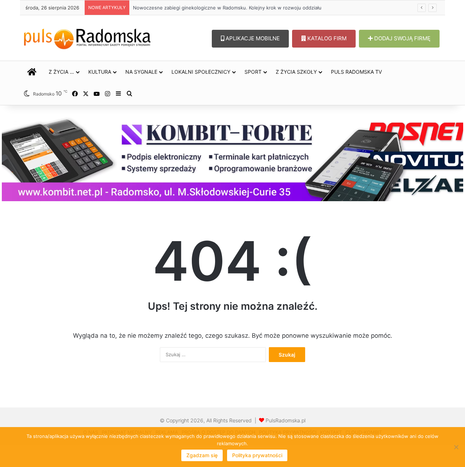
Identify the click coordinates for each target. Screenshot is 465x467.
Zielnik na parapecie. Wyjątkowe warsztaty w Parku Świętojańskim (202, 8)
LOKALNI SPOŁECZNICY (200, 72)
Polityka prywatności (257, 455)
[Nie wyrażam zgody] (456, 447)
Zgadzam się (202, 455)
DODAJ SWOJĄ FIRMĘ (401, 38)
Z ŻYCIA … (61, 72)
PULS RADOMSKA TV (356, 72)
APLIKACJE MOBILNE (252, 38)
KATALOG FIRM (326, 38)
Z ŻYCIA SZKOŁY (296, 72)
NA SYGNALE (141, 72)
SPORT (253, 72)
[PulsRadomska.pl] (87, 37)
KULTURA (99, 72)
